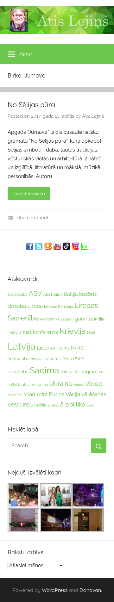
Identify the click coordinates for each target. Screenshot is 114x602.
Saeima (44, 370)
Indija (99, 319)
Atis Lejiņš (93, 116)
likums (63, 348)
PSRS (79, 358)
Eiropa (35, 306)
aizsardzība (18, 294)
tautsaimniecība (33, 384)
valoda (78, 384)
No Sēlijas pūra (31, 104)
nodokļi (37, 359)
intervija (15, 332)
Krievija (73, 331)
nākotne (53, 358)
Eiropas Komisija (58, 306)
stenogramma (89, 371)
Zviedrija (38, 405)
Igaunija (83, 318)
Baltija (71, 294)
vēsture (19, 404)
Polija (67, 359)
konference (45, 332)
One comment (32, 217)
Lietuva (46, 347)
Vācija (73, 394)
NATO (78, 348)
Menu (25, 54)
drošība (17, 306)
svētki (12, 385)
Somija (66, 372)
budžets (88, 294)
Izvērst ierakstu (28, 193)
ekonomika (50, 319)
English (66, 319)
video (94, 384)
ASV (35, 293)
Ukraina (60, 384)
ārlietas (53, 405)
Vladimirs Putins (44, 394)
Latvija (21, 346)
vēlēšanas (93, 394)
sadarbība (18, 371)
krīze (91, 332)
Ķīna (89, 405)
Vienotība (15, 395)
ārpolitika (72, 404)
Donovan (90, 590)
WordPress (55, 590)
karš (27, 332)
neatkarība (18, 358)
